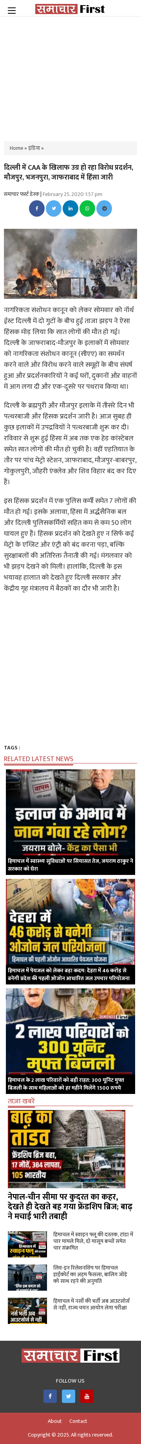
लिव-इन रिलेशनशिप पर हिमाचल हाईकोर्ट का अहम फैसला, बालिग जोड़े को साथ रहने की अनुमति (90, 1274)
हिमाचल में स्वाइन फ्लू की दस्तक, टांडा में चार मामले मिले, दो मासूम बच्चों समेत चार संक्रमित (93, 1241)
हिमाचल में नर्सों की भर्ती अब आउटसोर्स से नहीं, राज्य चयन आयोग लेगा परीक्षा (91, 1304)
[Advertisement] (70, 74)
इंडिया (34, 148)
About (55, 1421)
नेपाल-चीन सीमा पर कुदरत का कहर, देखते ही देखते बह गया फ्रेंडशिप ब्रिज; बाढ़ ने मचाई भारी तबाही (70, 1206)
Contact (78, 1421)
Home (16, 148)
